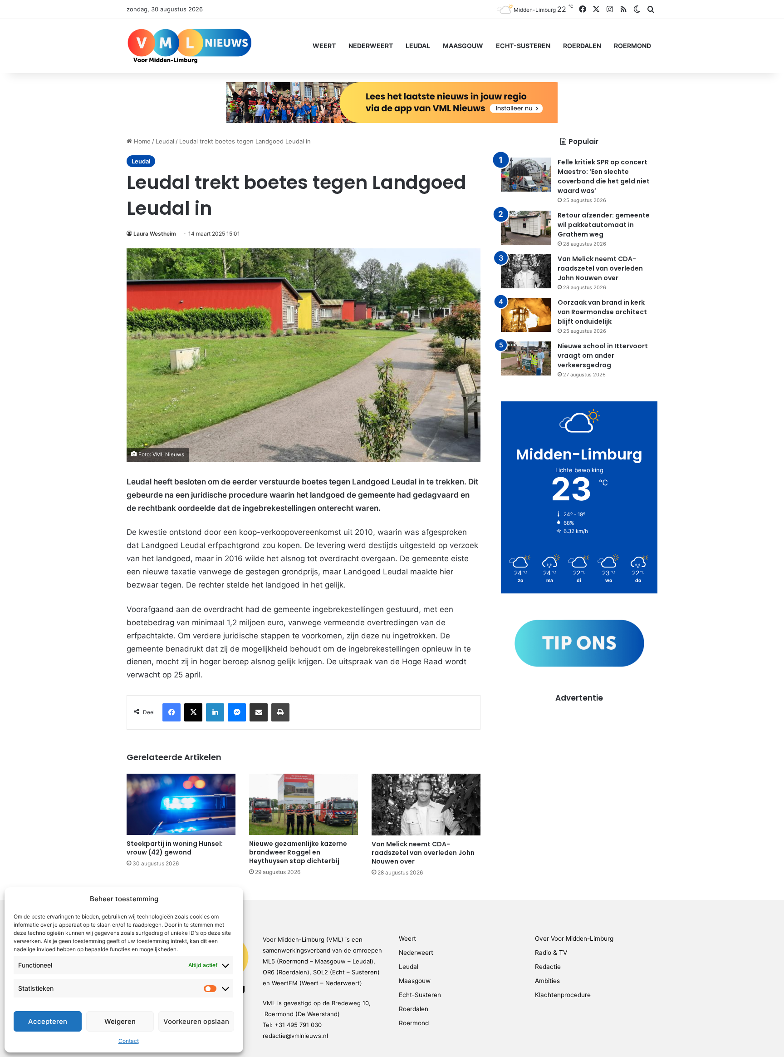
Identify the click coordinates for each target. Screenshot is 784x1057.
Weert (324, 45)
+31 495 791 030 (298, 1024)
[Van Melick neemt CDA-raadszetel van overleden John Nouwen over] (426, 804)
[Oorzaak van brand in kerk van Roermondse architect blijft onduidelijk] (526, 315)
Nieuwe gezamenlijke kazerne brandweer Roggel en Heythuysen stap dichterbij (298, 852)
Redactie (548, 966)
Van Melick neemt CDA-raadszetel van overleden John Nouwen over (423, 853)
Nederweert (370, 45)
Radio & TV (551, 952)
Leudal (418, 45)
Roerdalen (582, 45)
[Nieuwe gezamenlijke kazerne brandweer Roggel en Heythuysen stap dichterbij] (303, 804)
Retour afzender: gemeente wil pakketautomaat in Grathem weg (604, 225)
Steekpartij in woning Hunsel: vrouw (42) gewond (175, 848)
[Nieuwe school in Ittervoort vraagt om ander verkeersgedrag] (526, 358)
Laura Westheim (154, 233)
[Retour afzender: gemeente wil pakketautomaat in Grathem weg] (526, 228)
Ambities (547, 980)
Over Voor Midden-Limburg (574, 938)
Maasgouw (463, 45)
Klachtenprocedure (563, 994)
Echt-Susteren (523, 45)
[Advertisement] (579, 766)
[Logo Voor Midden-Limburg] (189, 46)
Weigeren (120, 1021)
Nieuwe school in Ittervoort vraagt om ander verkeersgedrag (603, 355)
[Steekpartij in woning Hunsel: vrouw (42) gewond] (181, 804)
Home (141, 141)
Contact (128, 1040)
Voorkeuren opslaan (196, 1021)
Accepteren (47, 1021)
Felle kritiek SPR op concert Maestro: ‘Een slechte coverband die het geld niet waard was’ (604, 176)
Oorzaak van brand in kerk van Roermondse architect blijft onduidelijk (602, 312)
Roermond (632, 45)
